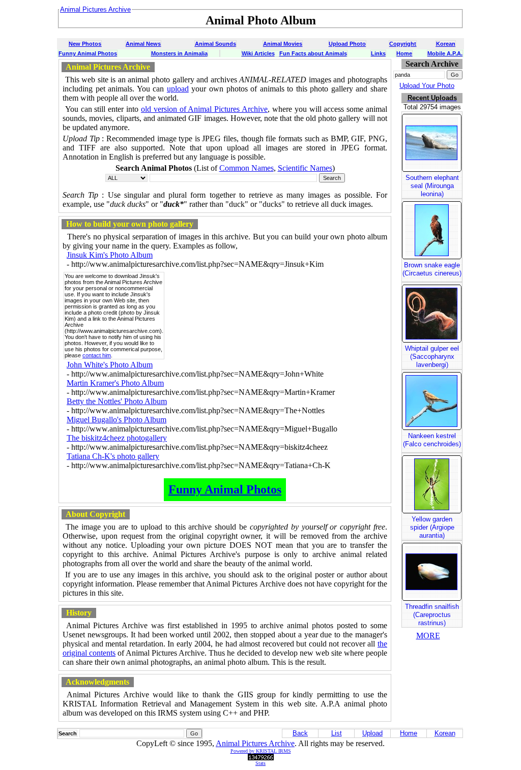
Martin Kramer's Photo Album (115, 383)
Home (404, 53)
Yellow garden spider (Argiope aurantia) (432, 527)
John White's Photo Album (110, 364)
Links (378, 53)
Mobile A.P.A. (444, 53)
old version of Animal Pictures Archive (204, 109)
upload (178, 88)
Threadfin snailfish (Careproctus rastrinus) (432, 615)
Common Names (246, 168)
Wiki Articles (258, 53)
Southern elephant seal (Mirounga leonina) (432, 186)
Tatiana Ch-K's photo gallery (113, 456)
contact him (96, 355)
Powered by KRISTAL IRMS (260, 751)
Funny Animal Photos (88, 53)
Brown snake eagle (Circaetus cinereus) (431, 269)
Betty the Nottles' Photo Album (117, 401)
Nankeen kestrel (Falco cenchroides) (432, 440)
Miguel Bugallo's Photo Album (116, 419)
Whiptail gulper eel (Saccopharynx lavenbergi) (432, 356)
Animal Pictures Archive (255, 743)
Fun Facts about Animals (313, 53)
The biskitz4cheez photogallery (117, 438)
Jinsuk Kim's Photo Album (110, 255)
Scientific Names (305, 168)
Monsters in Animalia (179, 53)
